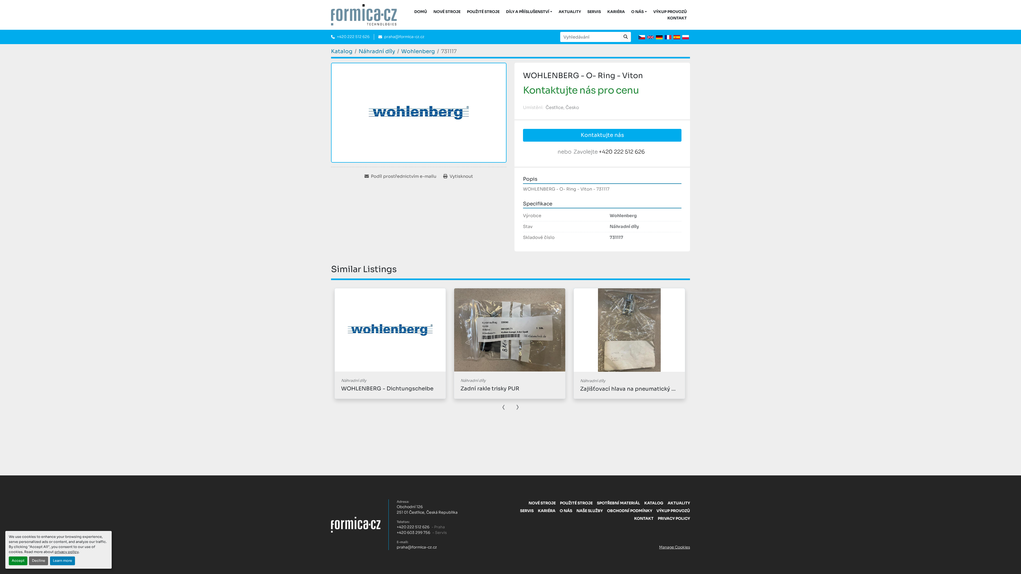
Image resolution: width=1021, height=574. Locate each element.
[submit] (625, 37)
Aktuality (570, 11)
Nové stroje (447, 11)
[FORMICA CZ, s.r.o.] (355, 524)
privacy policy (67, 552)
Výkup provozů (670, 11)
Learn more (62, 561)
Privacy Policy (674, 518)
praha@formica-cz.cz (404, 36)
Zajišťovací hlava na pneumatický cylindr (515, 389)
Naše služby (589, 510)
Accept (18, 561)
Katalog (653, 503)
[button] (529, 12)
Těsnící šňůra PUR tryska (613, 388)
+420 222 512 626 (353, 36)
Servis (594, 11)
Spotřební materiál (618, 503)
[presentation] (503, 407)
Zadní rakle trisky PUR (370, 388)
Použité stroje (483, 11)
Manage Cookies (674, 547)
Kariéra (616, 11)
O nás (637, 11)
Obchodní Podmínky (629, 510)
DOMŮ (420, 11)
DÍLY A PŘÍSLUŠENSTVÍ (527, 11)
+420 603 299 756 (413, 532)
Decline (38, 561)
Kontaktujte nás (602, 135)
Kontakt (677, 18)
